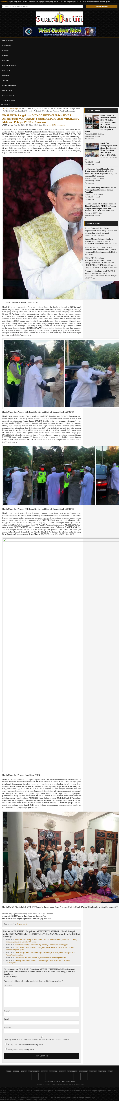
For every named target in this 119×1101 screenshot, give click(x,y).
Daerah (5, 75)
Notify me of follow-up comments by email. (26, 1044)
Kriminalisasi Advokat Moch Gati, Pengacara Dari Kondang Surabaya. (40, 958)
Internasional (9, 85)
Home (5, 108)
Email (7, 1019)
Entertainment (9, 65)
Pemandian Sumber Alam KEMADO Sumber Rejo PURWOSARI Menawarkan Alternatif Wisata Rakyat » (101, 274)
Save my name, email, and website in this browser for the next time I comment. (36, 1039)
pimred (50, 125)
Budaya (5, 60)
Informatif (7, 41)
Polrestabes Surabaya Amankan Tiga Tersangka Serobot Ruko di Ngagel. (41, 945)
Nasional (6, 46)
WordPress (80, 1084)
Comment (9, 985)
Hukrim (5, 50)
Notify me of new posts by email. (21, 1050)
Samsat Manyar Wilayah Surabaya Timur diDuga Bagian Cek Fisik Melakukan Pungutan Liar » (99, 241)
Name (7, 1011)
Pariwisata (7, 90)
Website (7, 1028)
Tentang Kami (8, 100)
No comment (59, 125)
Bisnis (5, 55)
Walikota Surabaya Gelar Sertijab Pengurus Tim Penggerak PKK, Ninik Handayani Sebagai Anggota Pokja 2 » (101, 249)
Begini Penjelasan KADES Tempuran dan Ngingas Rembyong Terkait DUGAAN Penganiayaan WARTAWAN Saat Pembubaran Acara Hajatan (59, 1)
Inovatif (6, 70)
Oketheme (62, 1084)
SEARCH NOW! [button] (102, 6)
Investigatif (8, 95)
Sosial (5, 80)
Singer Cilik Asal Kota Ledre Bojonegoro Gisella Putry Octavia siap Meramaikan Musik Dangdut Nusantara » (101, 231)
